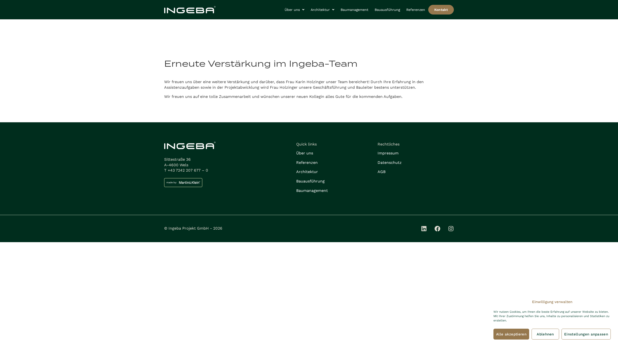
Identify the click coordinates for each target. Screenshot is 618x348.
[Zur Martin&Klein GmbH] (227, 182)
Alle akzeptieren (511, 334)
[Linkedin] (424, 229)
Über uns (292, 10)
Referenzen (415, 10)
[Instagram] (451, 229)
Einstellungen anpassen (586, 334)
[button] (294, 9)
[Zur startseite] (190, 10)
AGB (382, 171)
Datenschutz (390, 162)
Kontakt (441, 10)
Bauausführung (387, 10)
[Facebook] (437, 229)
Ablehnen (545, 334)
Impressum (388, 153)
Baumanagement (354, 10)
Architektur (320, 10)
